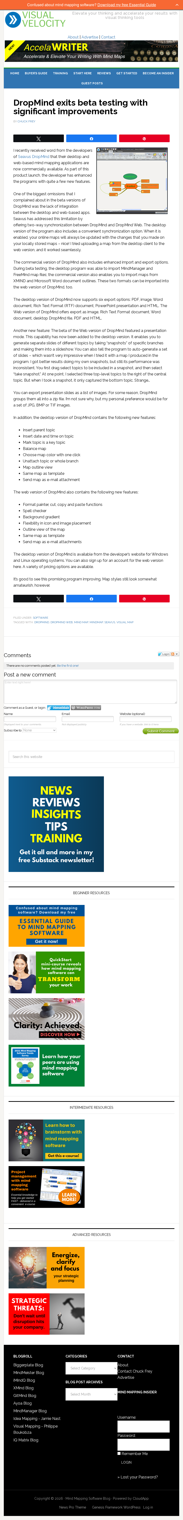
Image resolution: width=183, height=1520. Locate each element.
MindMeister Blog (28, 1372)
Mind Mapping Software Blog (35, 19)
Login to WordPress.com (86, 707)
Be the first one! (68, 665)
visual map (125, 622)
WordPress (132, 1507)
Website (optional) (132, 714)
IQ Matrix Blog (25, 1440)
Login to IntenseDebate (58, 707)
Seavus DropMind (33, 156)
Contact (108, 37)
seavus (109, 622)
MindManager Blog (30, 1411)
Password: (126, 1435)
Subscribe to (13, 730)
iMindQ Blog (24, 1380)
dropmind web (62, 622)
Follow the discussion (175, 654)
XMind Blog (23, 1388)
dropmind (41, 622)
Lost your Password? (139, 1477)
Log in (148, 1507)
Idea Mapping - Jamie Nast (37, 1418)
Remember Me (135, 1453)
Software (40, 617)
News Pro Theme (72, 1507)
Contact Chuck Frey (134, 1371)
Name (8, 714)
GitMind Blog (24, 1395)
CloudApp (141, 1498)
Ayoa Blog (22, 1403)
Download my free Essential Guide (126, 4)
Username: (126, 1417)
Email (66, 714)
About (73, 37)
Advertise (89, 37)
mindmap (96, 622)
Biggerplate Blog (28, 1365)
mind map (81, 622)
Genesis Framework (107, 1507)
